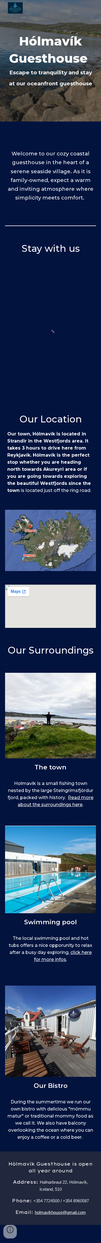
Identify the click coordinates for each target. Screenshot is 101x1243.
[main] (50, 60)
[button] (10, 1231)
